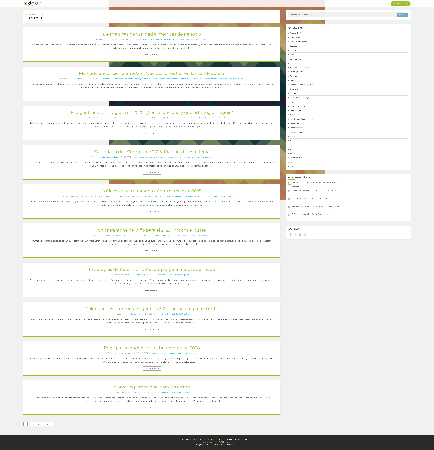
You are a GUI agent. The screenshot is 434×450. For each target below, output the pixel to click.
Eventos (163, 157)
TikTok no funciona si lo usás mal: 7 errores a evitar (311, 214)
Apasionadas (295, 37)
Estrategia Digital (145, 39)
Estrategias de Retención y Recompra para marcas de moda (152, 269)
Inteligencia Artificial (298, 106)
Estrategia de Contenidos (122, 79)
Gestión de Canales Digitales (301, 85)
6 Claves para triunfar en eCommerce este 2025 (151, 190)
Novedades (158, 39)
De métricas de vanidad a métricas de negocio (152, 34)
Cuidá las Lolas (295, 59)
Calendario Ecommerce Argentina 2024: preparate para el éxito (152, 308)
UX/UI (242, 79)
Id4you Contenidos (114, 39)
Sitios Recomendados (208, 79)
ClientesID (294, 55)
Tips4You (204, 39)
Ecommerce (106, 79)
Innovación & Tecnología (299, 98)
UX (238, 79)
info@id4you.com (225, 442)
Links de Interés (154, 236)
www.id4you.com (400, 4)
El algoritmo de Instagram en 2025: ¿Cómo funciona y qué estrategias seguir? (152, 112)
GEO (292, 80)
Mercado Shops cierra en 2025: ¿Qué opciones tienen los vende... (317, 206)
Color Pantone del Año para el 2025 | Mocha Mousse (152, 230)
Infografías (294, 93)
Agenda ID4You (296, 33)
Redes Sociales (183, 39)
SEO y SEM (195, 39)
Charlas (293, 50)
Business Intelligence (298, 42)
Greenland (294, 89)
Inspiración (141, 236)
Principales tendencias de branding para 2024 (152, 347)
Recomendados (170, 39)
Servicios (194, 79)
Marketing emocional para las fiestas (151, 386)
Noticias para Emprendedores (167, 79)
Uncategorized (206, 157)
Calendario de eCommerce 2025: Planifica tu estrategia (152, 151)
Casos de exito (295, 46)
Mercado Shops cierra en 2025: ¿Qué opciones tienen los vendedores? (152, 73)
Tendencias (222, 79)
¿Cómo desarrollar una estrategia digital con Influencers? (314, 190)
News (151, 79)
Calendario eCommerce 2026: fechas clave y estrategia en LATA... (317, 182)
